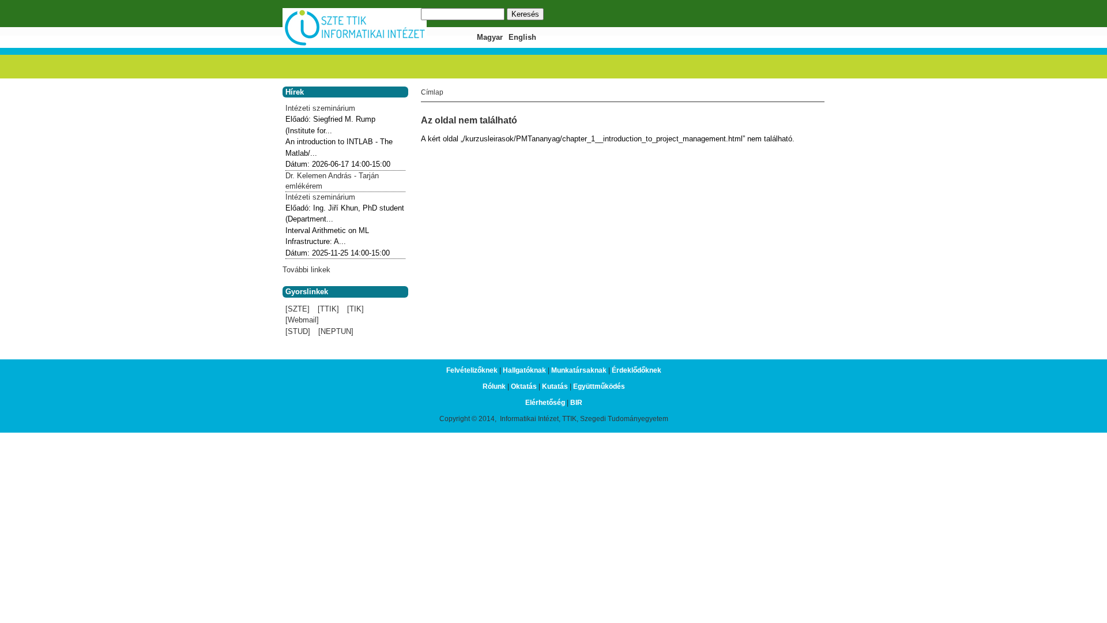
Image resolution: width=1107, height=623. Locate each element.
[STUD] (297, 331)
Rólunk (494, 386)
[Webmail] (302, 320)
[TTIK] (328, 309)
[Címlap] (355, 44)
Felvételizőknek (472, 370)
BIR (576, 403)
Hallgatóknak (524, 370)
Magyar (490, 37)
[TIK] (355, 309)
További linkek (306, 269)
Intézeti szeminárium (320, 108)
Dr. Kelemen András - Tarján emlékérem (332, 180)
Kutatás (555, 386)
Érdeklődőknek (636, 370)
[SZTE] (297, 309)
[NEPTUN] (335, 331)
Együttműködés (599, 386)
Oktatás (524, 386)
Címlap (432, 92)
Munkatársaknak (579, 370)
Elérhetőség (545, 403)
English (522, 37)
